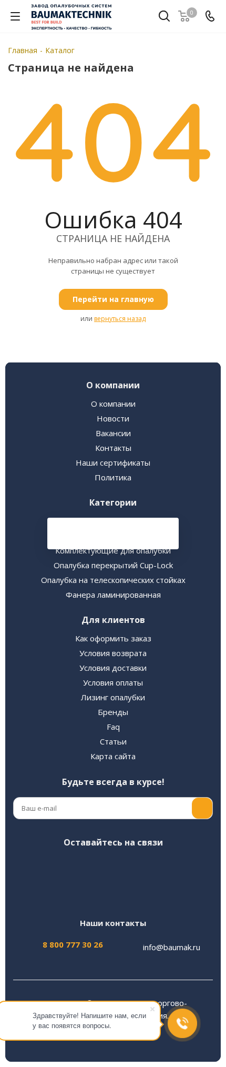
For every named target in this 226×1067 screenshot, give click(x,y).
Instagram (57, 867)
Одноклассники (136, 867)
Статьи (113, 741)
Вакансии (113, 433)
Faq (113, 726)
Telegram (84, 867)
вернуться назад (120, 318)
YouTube (110, 867)
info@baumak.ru (171, 947)
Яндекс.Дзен (189, 867)
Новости (113, 418)
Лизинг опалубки (113, 697)
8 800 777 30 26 (73, 944)
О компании (113, 403)
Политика (113, 477)
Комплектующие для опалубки (113, 550)
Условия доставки (113, 667)
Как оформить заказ (113, 638)
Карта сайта (113, 756)
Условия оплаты (113, 682)
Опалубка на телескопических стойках (113, 580)
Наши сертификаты (113, 462)
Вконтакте (31, 867)
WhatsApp (162, 867)
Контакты (113, 447)
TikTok (110, 893)
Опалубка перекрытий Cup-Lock (113, 565)
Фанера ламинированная (113, 594)
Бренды (113, 712)
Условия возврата (113, 653)
